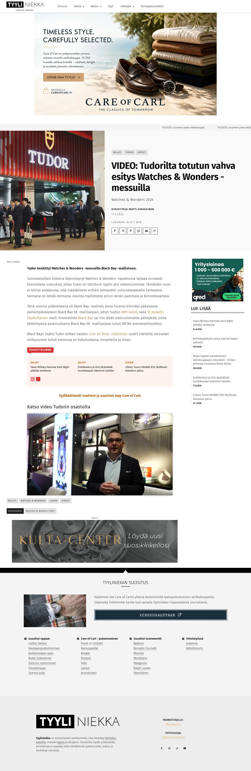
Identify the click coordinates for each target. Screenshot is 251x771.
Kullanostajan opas (40, 653)
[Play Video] (100, 454)
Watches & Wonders (33, 501)
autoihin (41, 742)
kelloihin (110, 738)
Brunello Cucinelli (145, 648)
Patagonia (140, 663)
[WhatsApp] (138, 231)
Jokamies (192, 643)
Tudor (129, 152)
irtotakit (98, 643)
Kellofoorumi (194, 648)
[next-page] (38, 379)
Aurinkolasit (89, 673)
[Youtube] (185, 749)
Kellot (117, 152)
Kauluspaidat (89, 648)
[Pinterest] (130, 231)
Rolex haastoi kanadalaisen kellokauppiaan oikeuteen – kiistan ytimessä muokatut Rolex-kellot (214, 359)
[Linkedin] (146, 231)
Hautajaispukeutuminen (44, 648)
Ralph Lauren (142, 668)
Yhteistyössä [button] (194, 638)
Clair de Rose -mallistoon (108, 334)
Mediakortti (173, 724)
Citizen (129, 362)
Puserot (86, 658)
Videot (142, 152)
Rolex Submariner (40, 658)
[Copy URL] (154, 231)
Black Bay (85, 318)
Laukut (85, 668)
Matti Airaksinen (141, 209)
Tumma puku (36, 673)
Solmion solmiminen (42, 663)
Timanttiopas (37, 668)
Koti (9, 261)
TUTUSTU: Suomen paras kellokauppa (168, 127)
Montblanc (140, 658)
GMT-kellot (129, 312)
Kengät (85, 653)
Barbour (139, 643)
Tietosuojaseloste (173, 737)
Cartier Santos (37, 643)
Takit (84, 663)
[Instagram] (169, 749)
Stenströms (141, 673)
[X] (122, 231)
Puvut (84, 643)
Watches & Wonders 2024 (40, 511)
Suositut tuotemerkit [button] (148, 638)
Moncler (139, 653)
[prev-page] (33, 379)
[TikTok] (177, 749)
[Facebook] (114, 231)
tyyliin (61, 742)
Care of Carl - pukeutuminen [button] (99, 638)
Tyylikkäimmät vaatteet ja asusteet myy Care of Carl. (100, 396)
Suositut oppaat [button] (39, 638)
